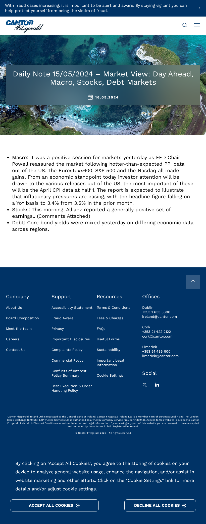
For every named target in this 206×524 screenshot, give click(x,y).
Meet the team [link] (19, 329)
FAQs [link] (101, 329)
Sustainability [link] (108, 350)
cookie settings (79, 488)
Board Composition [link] (22, 318)
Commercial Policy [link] (67, 360)
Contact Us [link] (15, 350)
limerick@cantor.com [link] (160, 356)
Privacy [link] (58, 329)
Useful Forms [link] (108, 339)
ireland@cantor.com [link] (159, 317)
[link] (24, 27)
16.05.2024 (107, 97)
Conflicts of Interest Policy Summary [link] (69, 373)
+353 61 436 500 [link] (156, 351)
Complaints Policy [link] (67, 350)
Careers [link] (12, 339)
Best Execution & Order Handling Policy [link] (72, 388)
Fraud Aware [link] (62, 318)
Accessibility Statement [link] (72, 307)
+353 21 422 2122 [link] (156, 332)
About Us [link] (14, 307)
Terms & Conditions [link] (113, 307)
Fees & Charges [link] (110, 318)
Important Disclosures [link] (71, 339)
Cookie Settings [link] (110, 375)
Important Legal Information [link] (110, 362)
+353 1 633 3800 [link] (156, 312)
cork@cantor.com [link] (157, 336)
